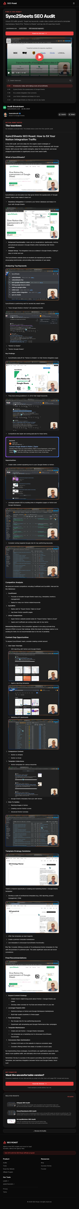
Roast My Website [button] (38, 1084)
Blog (42, 1163)
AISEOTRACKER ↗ (8, 1184)
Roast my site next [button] (38, 33)
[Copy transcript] (70, 80)
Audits (5, 1163)
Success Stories (46, 1166)
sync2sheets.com (11, 28)
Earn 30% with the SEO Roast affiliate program (20, 1153)
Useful (63, 114)
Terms (5, 1192)
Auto (65, 73)
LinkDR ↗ (6, 1181)
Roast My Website (8, 1169)
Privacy (5, 1189)
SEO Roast (12, 1142)
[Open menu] (74, 3)
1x (60, 73)
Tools (5, 1166)
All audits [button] (70, 1096)
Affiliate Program (8, 1172)
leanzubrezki (13, 113)
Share (73, 114)
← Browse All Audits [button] (39, 1131)
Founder (43, 1169)
